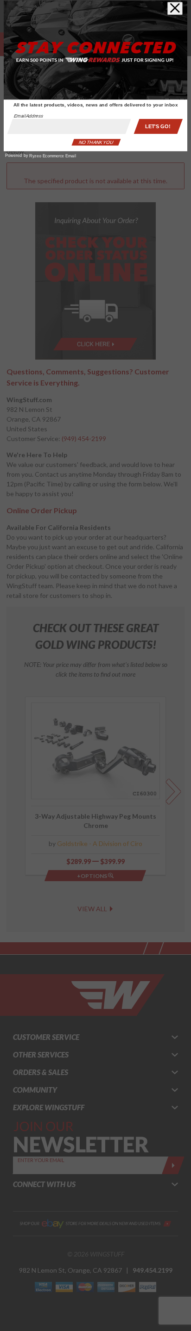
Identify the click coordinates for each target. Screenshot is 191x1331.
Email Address (29, 116)
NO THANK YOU (96, 142)
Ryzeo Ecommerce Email (52, 156)
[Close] (175, 8)
